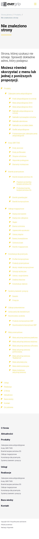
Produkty (17, 15)
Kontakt (5, 506)
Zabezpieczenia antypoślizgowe (13, 445)
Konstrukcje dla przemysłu (10, 457)
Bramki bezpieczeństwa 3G (11, 451)
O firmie (5, 428)
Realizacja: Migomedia (7, 527)
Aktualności (7, 434)
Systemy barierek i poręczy (11, 460)
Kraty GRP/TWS (7, 448)
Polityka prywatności (6, 524)
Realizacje (6, 472)
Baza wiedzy (7, 500)
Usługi (4, 467)
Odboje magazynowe (9, 454)
